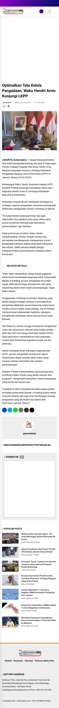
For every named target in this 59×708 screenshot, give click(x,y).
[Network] (41, 11)
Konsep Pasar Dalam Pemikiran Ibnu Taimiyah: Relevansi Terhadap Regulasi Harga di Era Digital (38, 578)
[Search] (56, 3)
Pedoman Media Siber (44, 661)
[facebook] (3, 3)
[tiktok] (20, 3)
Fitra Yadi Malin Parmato (41, 701)
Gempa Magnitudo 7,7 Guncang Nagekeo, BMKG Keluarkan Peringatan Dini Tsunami (38, 592)
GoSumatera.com (23, 701)
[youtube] (15, 3)
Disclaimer (18, 661)
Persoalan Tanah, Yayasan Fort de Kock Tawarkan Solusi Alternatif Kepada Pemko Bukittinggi (38, 564)
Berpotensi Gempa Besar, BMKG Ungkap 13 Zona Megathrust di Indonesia (38, 606)
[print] (21, 410)
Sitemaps (29, 661)
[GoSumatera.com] (13, 13)
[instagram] (11, 3)
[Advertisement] (29, 49)
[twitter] (7, 3)
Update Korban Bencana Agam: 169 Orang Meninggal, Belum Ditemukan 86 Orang (38, 536)
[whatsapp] (15, 410)
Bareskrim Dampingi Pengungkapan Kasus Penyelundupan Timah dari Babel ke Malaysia (38, 620)
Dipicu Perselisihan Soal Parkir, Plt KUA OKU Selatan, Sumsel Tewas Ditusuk (38, 550)
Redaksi (8, 661)
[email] (26, 410)
